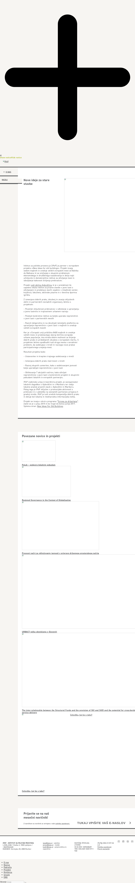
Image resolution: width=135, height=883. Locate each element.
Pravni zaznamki (104, 849)
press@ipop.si (48, 845)
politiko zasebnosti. (63, 824)
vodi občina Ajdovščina (41, 285)
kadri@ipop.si (48, 847)
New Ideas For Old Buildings (50, 406)
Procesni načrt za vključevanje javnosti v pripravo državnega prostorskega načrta (60, 553)
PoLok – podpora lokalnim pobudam (38, 464)
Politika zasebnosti (104, 847)
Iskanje (3, 881)
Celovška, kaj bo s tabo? (33, 791)
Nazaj (5, 179)
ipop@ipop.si (47, 843)
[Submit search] (25, 882)
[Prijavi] (130, 823)
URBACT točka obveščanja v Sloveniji (39, 631)
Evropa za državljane (67, 401)
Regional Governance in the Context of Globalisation (46, 500)
